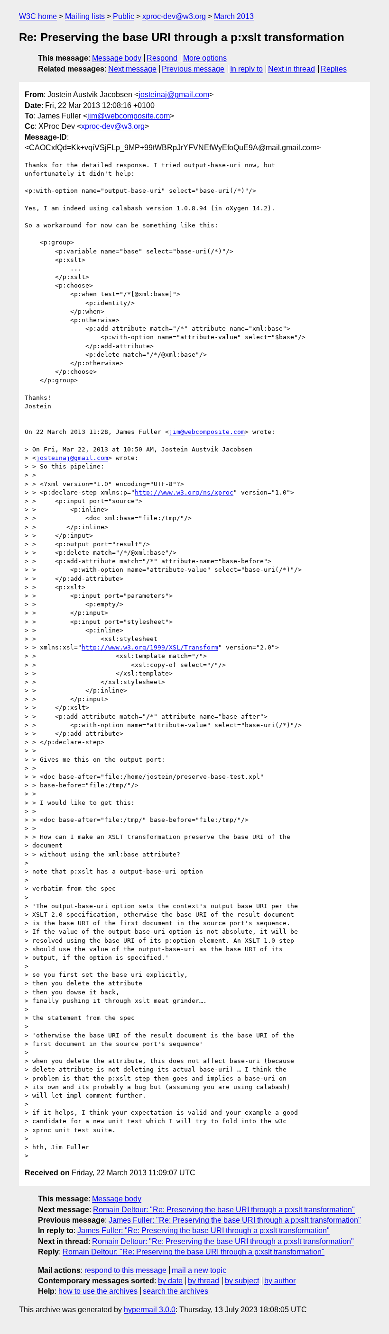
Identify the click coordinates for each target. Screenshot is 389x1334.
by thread (203, 1281)
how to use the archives (98, 1291)
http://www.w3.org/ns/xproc (184, 492)
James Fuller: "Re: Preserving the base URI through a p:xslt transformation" (235, 1220)
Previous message (193, 69)
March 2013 (234, 16)
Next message (132, 69)
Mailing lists (85, 16)
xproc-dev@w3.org (174, 16)
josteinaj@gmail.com (174, 94)
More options (205, 58)
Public (123, 16)
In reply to (246, 69)
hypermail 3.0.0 (150, 1310)
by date (170, 1281)
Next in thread (291, 69)
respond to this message (125, 1270)
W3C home (38, 16)
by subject (242, 1281)
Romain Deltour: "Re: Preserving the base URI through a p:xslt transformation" (224, 1210)
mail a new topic (199, 1270)
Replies (334, 69)
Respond (162, 58)
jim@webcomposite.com (128, 116)
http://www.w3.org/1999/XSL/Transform (150, 647)
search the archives (175, 1291)
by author (280, 1281)
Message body (116, 58)
